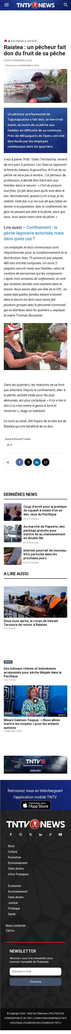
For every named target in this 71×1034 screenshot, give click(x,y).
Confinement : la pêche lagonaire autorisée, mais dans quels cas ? (34, 233)
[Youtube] (60, 835)
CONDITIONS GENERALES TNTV (50, 1018)
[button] (11, 351)
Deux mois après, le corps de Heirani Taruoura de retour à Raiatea (31, 623)
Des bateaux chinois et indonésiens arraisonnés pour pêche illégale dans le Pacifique (33, 672)
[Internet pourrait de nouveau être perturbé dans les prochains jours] (13, 556)
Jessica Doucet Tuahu (18, 439)
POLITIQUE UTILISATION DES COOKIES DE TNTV (35, 1023)
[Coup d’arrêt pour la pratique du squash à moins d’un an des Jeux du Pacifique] (13, 512)
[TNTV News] (35, 824)
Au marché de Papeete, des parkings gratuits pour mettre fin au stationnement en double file (44, 532)
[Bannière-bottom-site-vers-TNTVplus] (35, 772)
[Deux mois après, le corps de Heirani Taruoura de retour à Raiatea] (35, 602)
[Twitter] (31, 835)
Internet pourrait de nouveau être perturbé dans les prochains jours (44, 554)
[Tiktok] (50, 835)
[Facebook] (19, 462)
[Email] (45, 462)
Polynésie (17, 41)
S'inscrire (35, 981)
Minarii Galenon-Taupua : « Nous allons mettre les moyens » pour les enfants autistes (32, 724)
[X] (28, 462)
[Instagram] (21, 835)
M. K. (9, 444)
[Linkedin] (37, 462)
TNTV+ (10, 931)
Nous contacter (16, 925)
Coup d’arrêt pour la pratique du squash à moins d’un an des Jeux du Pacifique (45, 510)
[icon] (6, 41)
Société (32, 41)
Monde (8, 662)
